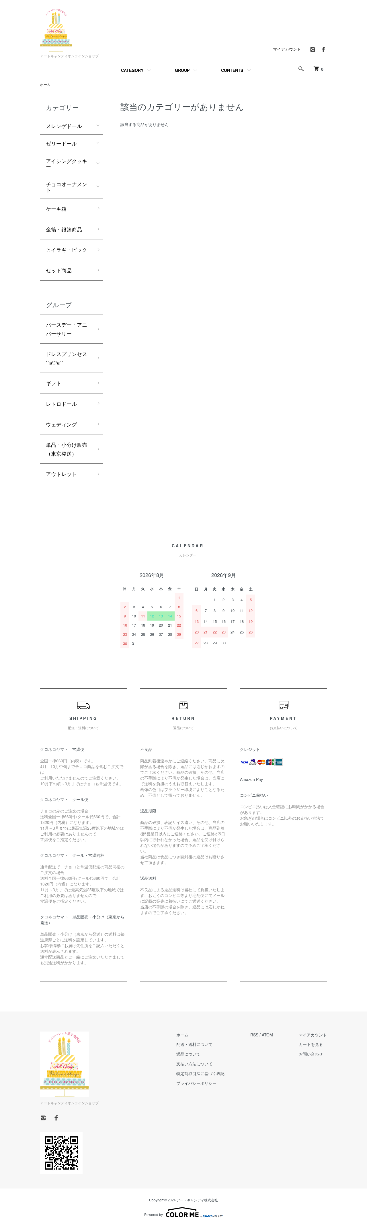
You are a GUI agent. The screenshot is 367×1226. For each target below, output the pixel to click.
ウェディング (61, 424)
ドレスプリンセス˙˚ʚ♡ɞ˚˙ (66, 358)
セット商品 (59, 270)
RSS (254, 1035)
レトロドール (61, 403)
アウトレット (61, 473)
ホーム (45, 84)
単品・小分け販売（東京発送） (66, 449)
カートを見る (311, 1044)
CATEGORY (132, 70)
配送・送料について (194, 1044)
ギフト (53, 383)
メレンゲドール (64, 125)
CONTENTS (232, 70)
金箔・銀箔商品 (74, 229)
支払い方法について (194, 1063)
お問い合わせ (311, 1054)
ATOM (267, 1035)
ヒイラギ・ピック (66, 249)
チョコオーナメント (66, 186)
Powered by (153, 1214)
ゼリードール (61, 143)
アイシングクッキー (66, 163)
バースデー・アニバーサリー (66, 329)
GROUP (182, 70)
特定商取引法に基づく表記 (200, 1073)
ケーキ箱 (56, 208)
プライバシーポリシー (196, 1083)
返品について (188, 1054)
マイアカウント (287, 49)
